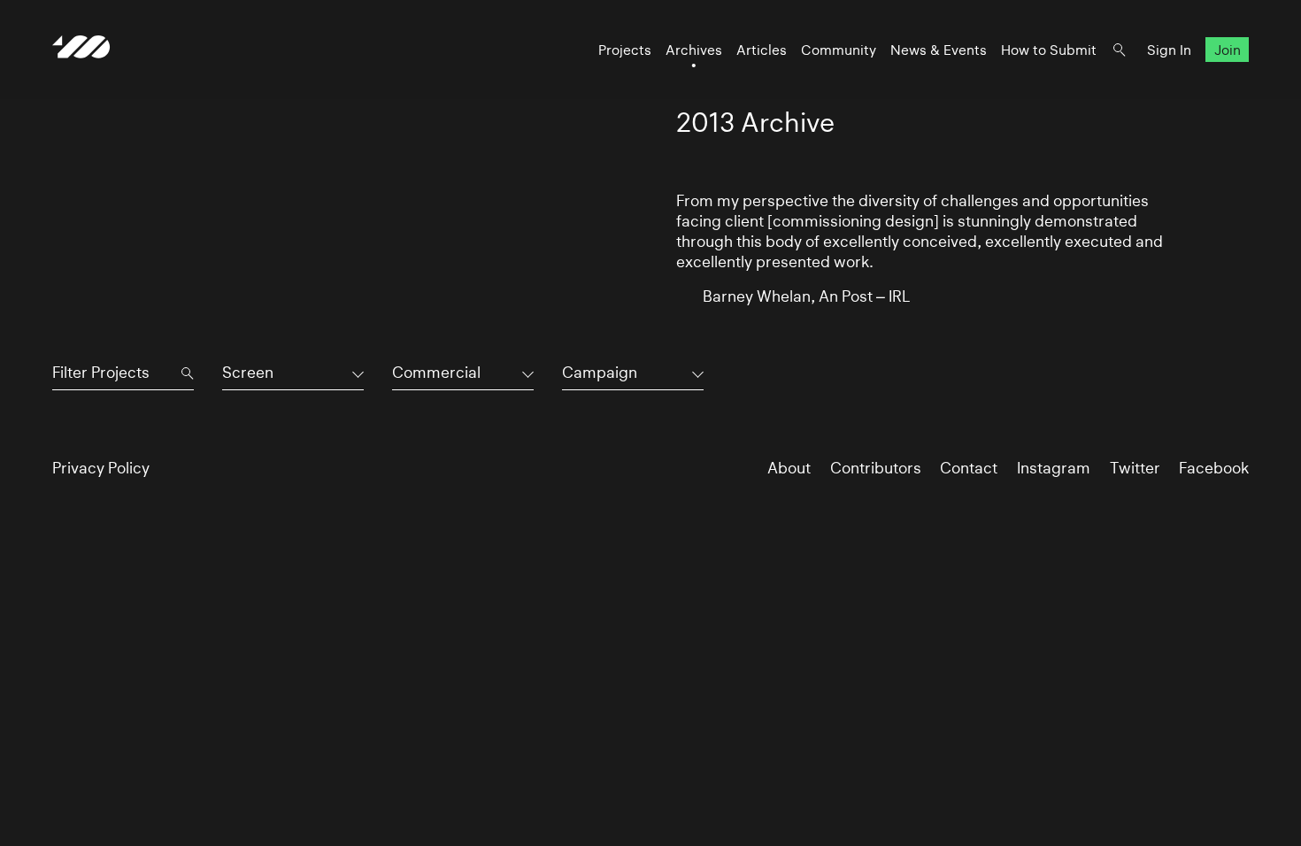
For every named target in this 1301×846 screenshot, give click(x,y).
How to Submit (1049, 50)
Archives (694, 50)
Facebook (1214, 468)
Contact (968, 468)
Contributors (875, 468)
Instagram (1053, 468)
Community (838, 50)
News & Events (938, 50)
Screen (247, 372)
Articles (761, 50)
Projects (624, 50)
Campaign (599, 372)
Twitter (1135, 468)
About (789, 468)
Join (1227, 50)
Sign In (1169, 50)
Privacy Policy (101, 468)
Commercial (436, 372)
